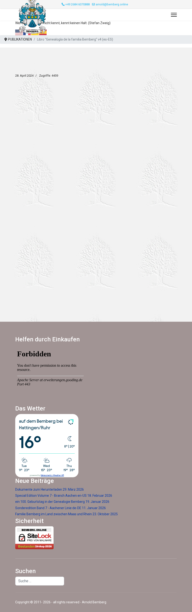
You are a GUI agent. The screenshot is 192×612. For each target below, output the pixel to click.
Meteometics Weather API (52, 475)
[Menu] (174, 15)
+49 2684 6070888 (77, 4)
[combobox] (39, 581)
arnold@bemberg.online (112, 4)
